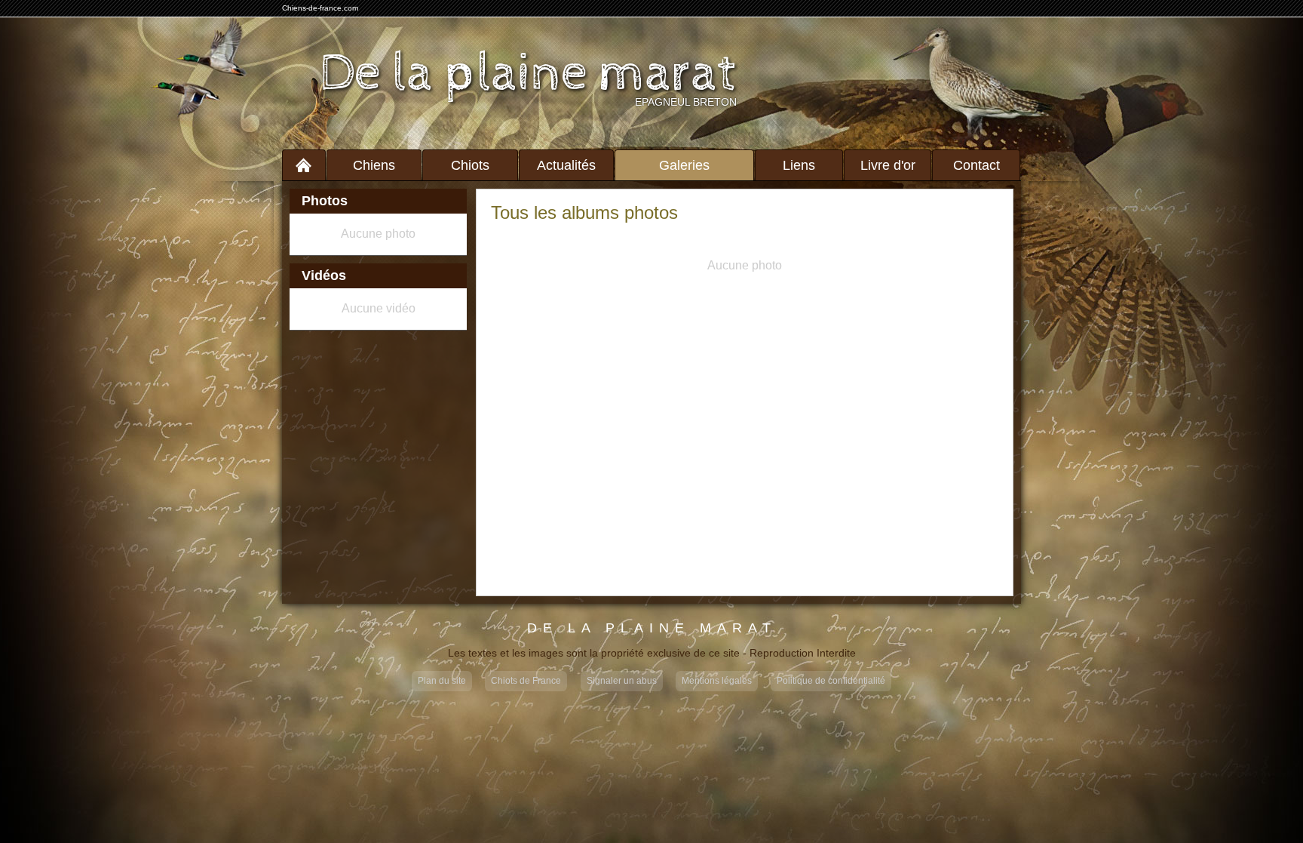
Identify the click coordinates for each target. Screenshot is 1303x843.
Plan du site (442, 680)
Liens (799, 165)
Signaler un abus (622, 680)
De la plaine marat (528, 74)
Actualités (566, 165)
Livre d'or (887, 165)
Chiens (374, 165)
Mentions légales (717, 680)
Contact (976, 165)
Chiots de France (526, 680)
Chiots (470, 165)
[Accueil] (304, 164)
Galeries (684, 165)
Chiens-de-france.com (320, 8)
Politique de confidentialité (831, 680)
